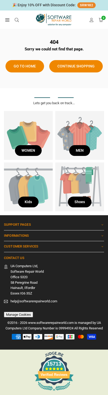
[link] (54, 5)
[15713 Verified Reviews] (54, 392)
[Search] (16, 19)
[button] (7, 19)
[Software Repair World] (54, 19)
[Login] (91, 19)
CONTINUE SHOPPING (76, 66)
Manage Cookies (18, 315)
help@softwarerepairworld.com (33, 301)
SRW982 (86, 5)
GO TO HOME (25, 66)
